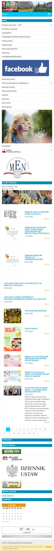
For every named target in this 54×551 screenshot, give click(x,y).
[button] (51, 25)
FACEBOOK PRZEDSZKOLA (11, 57)
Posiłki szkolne (7, 41)
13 (14, 433)
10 (45, 429)
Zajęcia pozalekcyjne (9, 91)
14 (19, 433)
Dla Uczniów (6, 103)
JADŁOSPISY (6, 33)
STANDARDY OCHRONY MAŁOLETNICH (16, 37)
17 (34, 433)
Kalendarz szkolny (8, 87)
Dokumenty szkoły (8, 79)
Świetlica (5, 95)
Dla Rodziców (7, 107)
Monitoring (6, 53)
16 (29, 433)
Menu (4, 14)
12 (9, 433)
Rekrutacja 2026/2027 (10, 49)
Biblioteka (5, 99)
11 (4, 433)
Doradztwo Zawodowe (9, 29)
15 (24, 433)
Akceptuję (48, 547)
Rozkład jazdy (7, 45)
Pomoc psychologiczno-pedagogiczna (15, 83)
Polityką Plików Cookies (11, 548)
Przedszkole (6, 146)
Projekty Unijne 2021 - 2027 (12, 25)
